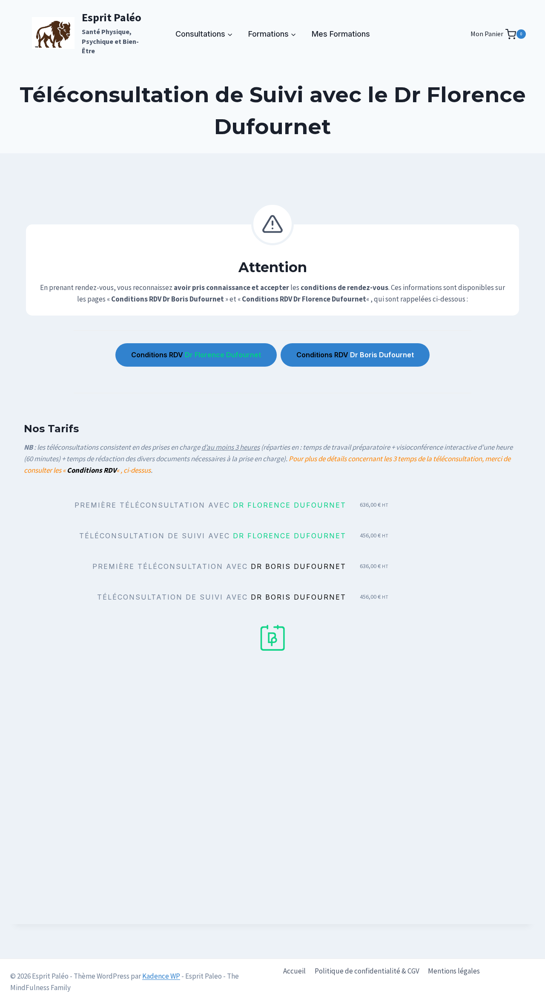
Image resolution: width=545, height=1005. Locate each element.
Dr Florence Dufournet (196, 354)
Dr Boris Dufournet (355, 354)
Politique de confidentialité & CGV (367, 971)
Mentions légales (454, 971)
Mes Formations (341, 33)
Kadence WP (161, 976)
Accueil (294, 971)
